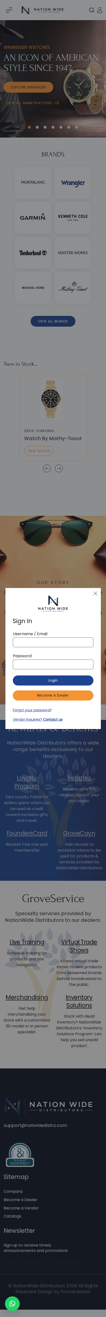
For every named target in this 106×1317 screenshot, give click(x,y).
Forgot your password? (32, 710)
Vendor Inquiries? (38, 719)
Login (53, 680)
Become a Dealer (53, 695)
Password (22, 656)
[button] (12, 1303)
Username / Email (30, 634)
